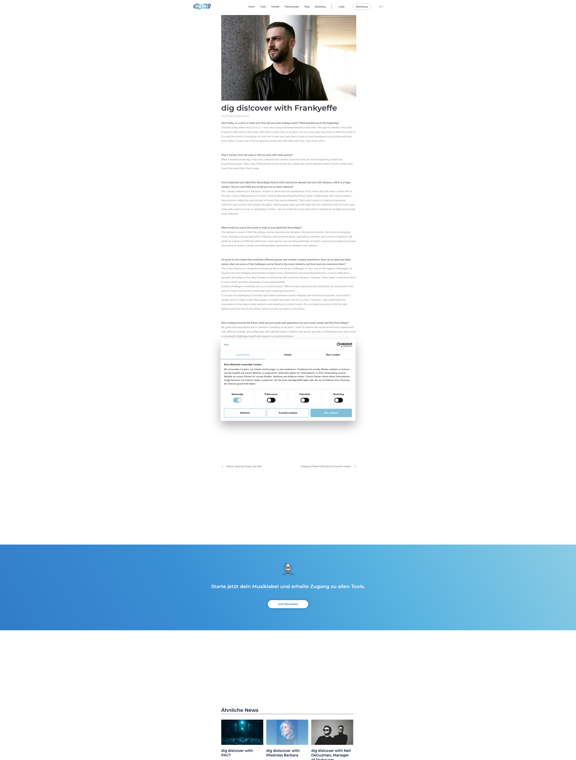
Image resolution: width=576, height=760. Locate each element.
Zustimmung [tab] (243, 354)
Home (251, 6)
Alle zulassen (331, 413)
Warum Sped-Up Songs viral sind (244, 466)
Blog (307, 6)
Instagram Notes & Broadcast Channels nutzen (326, 466)
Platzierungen (292, 6)
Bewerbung (362, 6)
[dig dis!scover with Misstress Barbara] (287, 733)
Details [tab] (288, 354)
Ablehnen (245, 413)
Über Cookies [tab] (333, 354)
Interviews (243, 116)
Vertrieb (275, 6)
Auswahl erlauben (288, 413)
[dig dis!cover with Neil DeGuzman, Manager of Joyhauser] (332, 733)
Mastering (320, 6)
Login (342, 6)
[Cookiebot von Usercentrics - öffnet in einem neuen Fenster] (339, 345)
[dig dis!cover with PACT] (242, 733)
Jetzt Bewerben (288, 604)
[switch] (271, 400)
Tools (263, 6)
